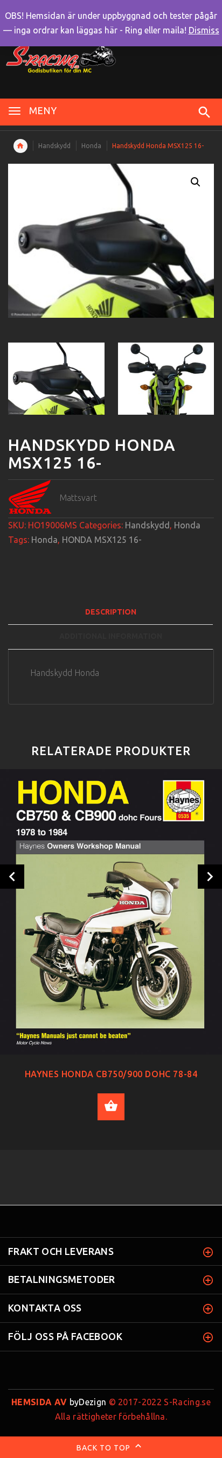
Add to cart (111, 1106)
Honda (91, 145)
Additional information (110, 636)
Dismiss (204, 30)
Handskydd (54, 145)
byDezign (58, 1402)
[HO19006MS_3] (166, 379)
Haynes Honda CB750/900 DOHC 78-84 (111, 1074)
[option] (56, 379)
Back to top (105, 1447)
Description (110, 612)
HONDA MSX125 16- (102, 540)
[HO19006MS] (56, 379)
